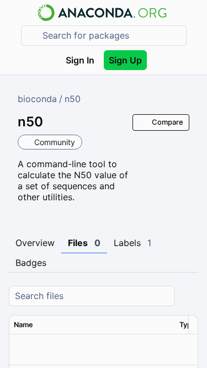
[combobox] (111, 35)
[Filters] (188, 296)
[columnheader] (92, 325)
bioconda (37, 98)
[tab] (35, 243)
